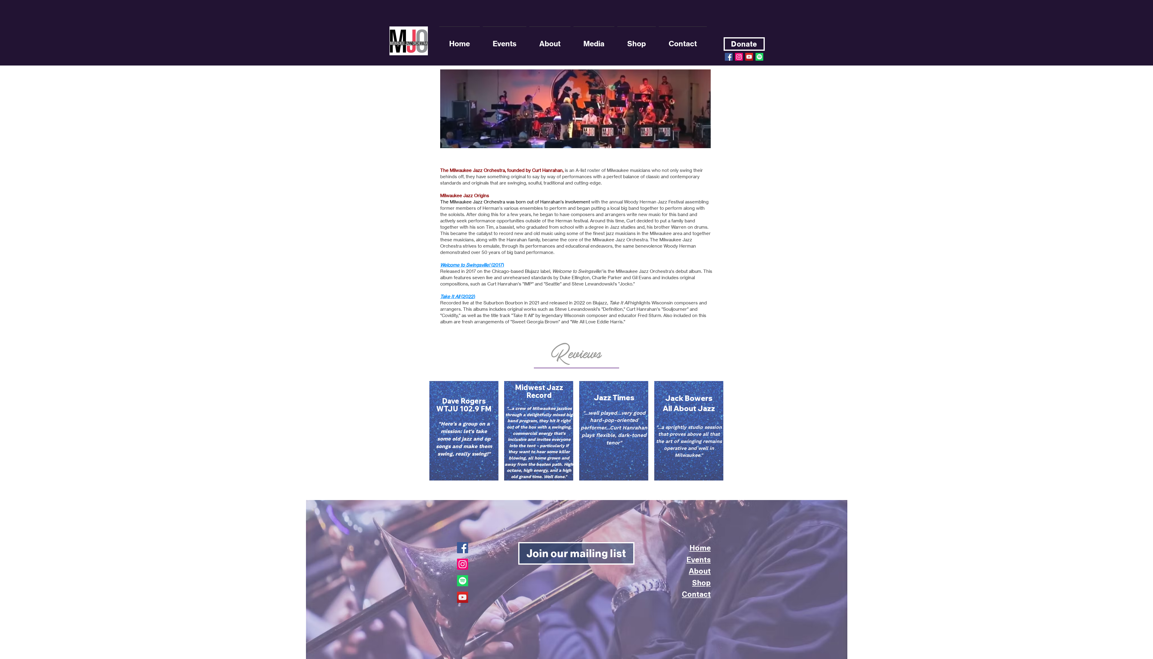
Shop (701, 582)
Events (698, 559)
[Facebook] (462, 547)
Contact (696, 594)
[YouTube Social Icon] (749, 57)
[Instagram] (739, 57)
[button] (550, 40)
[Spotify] (759, 57)
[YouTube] (462, 597)
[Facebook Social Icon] (729, 57)
